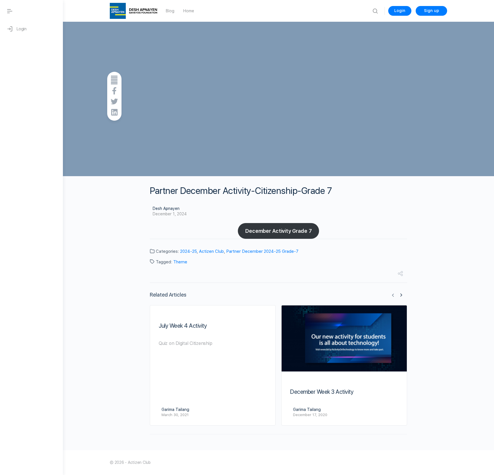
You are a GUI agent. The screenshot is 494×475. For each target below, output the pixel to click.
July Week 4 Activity (183, 325)
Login (399, 10)
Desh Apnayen (166, 208)
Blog (170, 11)
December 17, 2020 (310, 415)
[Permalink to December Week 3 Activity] (344, 338)
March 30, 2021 (175, 415)
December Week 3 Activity (321, 391)
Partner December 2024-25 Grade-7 (262, 251)
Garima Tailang (175, 409)
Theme (180, 262)
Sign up (431, 10)
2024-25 (188, 251)
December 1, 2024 (170, 214)
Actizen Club (211, 251)
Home (188, 11)
